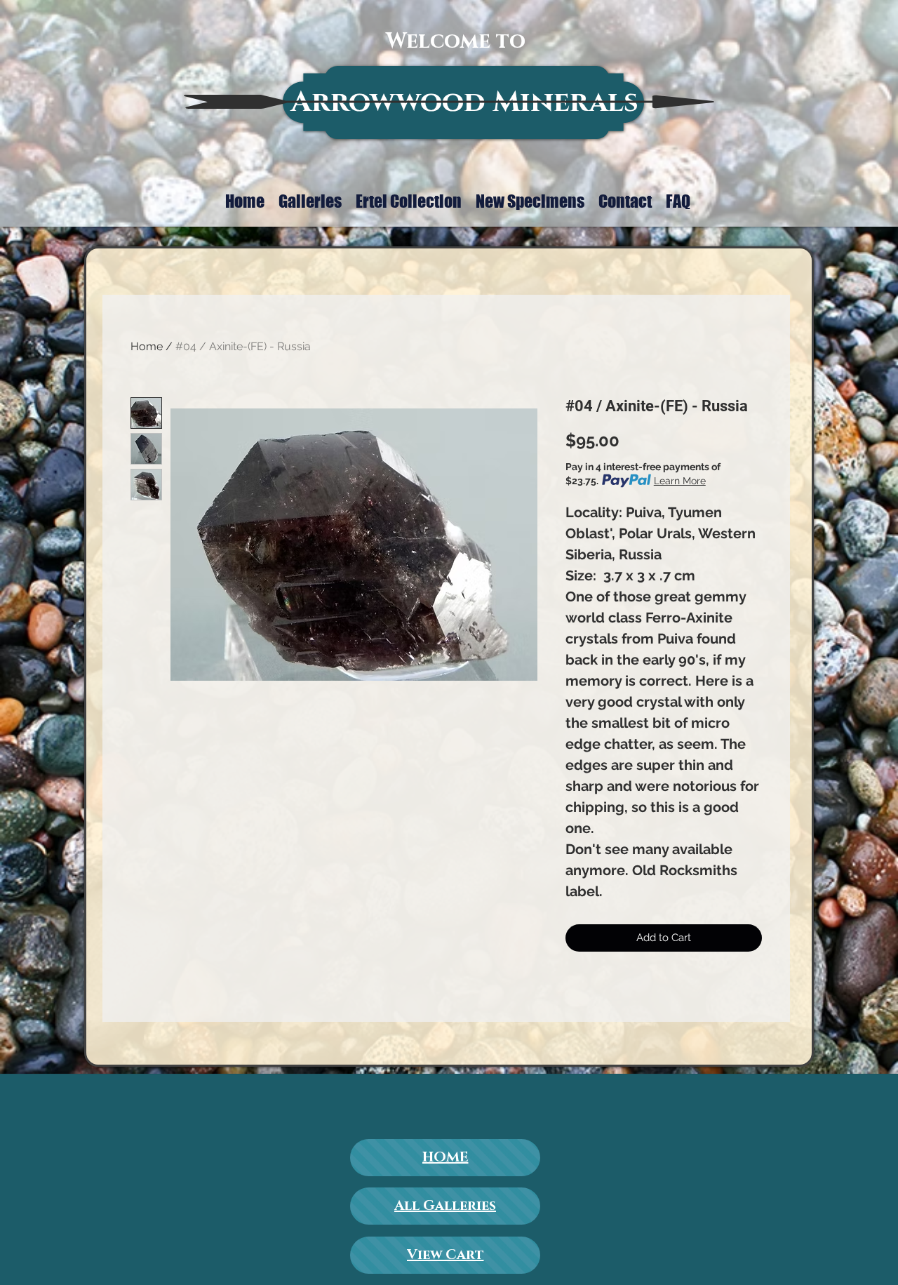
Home (146, 346)
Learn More (680, 480)
